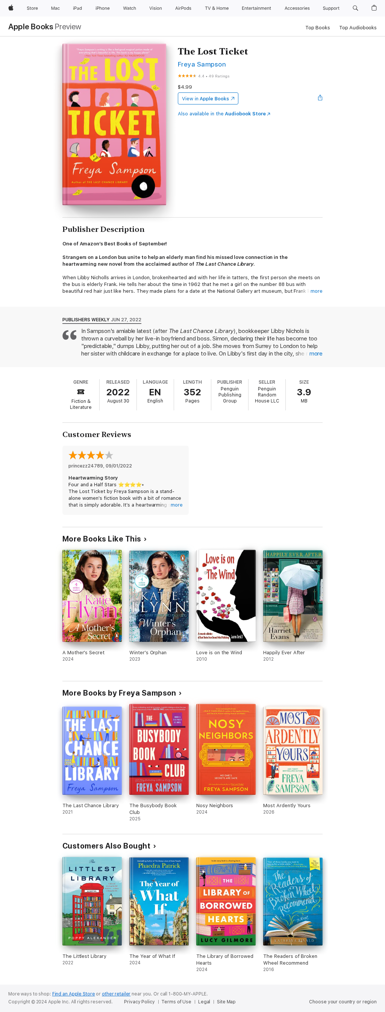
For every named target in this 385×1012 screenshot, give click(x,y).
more (317, 291)
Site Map (226, 1001)
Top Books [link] (317, 27)
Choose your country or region (343, 1001)
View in (205, 98)
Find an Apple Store (73, 994)
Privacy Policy (139, 1001)
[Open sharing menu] (320, 98)
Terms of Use (176, 1001)
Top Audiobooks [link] (358, 27)
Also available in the (222, 113)
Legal (204, 1001)
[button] (355, 8)
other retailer (116, 994)
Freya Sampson (202, 64)
